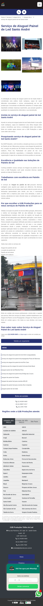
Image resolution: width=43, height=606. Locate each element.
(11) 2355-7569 (22, 407)
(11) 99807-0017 (22, 404)
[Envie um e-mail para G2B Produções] (24, 12)
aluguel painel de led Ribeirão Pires (12, 370)
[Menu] (40, 4)
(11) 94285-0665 (13, 334)
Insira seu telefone (23, 576)
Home (21, 557)
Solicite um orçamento (21, 341)
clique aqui (23, 334)
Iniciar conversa (23, 586)
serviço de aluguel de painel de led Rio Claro (15, 362)
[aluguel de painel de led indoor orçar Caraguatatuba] (11, 86)
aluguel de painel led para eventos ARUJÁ (14, 381)
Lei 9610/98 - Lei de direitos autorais (12, 520)
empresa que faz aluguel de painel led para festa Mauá (18, 366)
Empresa (21, 563)
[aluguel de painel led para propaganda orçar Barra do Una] (32, 65)
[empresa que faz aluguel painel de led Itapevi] (11, 65)
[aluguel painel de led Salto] (32, 44)
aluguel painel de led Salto (10, 389)
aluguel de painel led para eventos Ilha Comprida (17, 385)
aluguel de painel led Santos (10, 377)
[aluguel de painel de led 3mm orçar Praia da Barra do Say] (11, 44)
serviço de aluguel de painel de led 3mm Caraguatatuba (19, 355)
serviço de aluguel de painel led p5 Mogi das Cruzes (17, 373)
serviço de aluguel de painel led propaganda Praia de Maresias (21, 358)
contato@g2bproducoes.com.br (22, 548)
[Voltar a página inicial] (3, 4)
